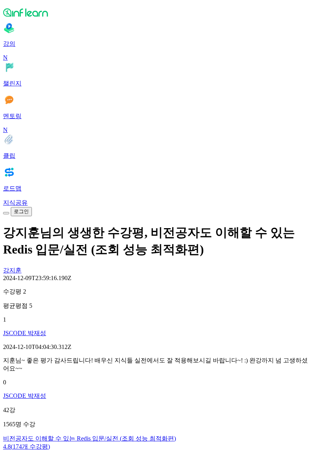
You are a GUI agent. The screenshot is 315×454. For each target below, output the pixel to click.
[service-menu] (6, 213)
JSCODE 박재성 (24, 333)
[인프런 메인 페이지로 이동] (157, 12)
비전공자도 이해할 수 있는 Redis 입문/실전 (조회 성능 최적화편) (89, 438)
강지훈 (12, 270)
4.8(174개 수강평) (26, 446)
